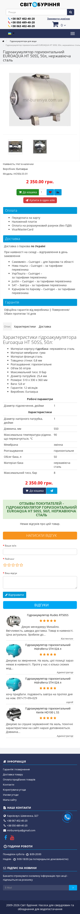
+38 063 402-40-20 (23, 26)
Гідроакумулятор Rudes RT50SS (48, 615)
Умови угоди (10, 794)
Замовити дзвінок (58, 18)
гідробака (41, 349)
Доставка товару (13, 774)
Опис (7, 326)
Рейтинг (9, 559)
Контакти (8, 784)
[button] (58, 24)
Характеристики (25, 326)
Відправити (16, 595)
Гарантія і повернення (16, 769)
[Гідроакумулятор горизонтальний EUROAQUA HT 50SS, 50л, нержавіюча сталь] (40, 99)
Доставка (45, 326)
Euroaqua (22, 169)
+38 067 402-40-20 (23, 18)
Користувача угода (14, 789)
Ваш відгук (11, 573)
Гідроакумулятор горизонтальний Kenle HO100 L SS (47, 710)
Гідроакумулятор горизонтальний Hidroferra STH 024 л (47, 647)
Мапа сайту (10, 800)
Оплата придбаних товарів (19, 779)
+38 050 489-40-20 (23, 22)
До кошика (29, 192)
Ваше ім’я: (11, 545)
